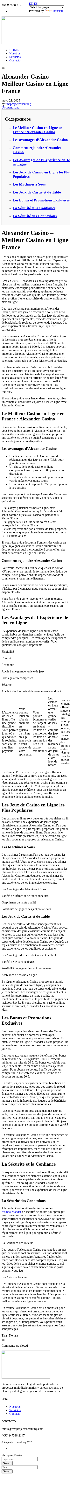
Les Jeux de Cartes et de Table (37, 192)
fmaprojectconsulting (18, 104)
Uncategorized (10, 107)
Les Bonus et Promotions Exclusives (41, 200)
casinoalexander (11, 1211)
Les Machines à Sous (29, 184)
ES (36, 3)
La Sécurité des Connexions (35, 216)
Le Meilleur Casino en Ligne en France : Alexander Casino (37, 130)
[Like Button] (3, 1340)
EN (31, 3)
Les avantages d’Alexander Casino (40, 140)
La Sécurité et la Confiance (34, 208)
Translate (57, 10)
